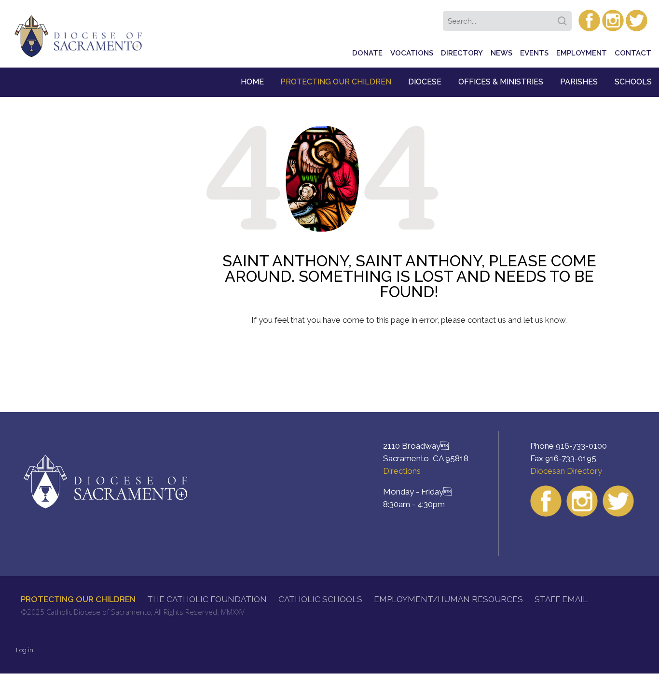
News (501, 53)
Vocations (411, 53)
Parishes (579, 81)
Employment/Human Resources (448, 599)
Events (534, 53)
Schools (633, 81)
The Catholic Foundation (207, 599)
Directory (462, 53)
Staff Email (561, 599)
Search (564, 18)
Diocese (424, 81)
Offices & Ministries (500, 81)
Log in (24, 650)
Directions (402, 471)
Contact (633, 53)
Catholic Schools (320, 599)
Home (252, 81)
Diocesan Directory (566, 471)
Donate (367, 53)
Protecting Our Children (335, 81)
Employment (581, 53)
